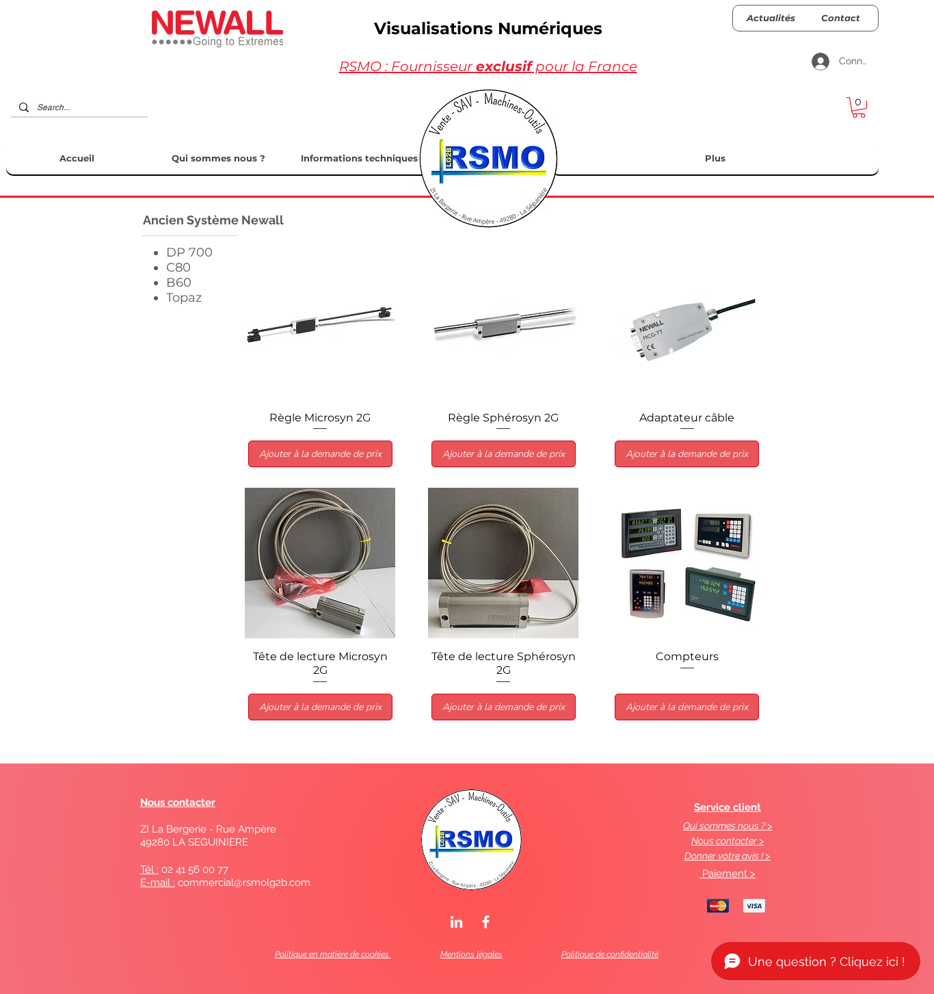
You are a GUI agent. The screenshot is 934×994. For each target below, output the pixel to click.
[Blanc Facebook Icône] (485, 921)
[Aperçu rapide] (320, 324)
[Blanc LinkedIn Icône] (456, 921)
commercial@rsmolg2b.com (244, 882)
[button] (858, 107)
